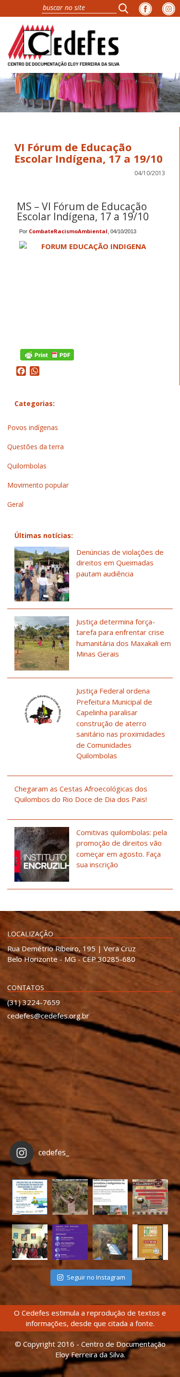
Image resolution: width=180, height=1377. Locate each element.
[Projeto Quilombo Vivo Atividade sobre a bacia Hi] (110, 1242)
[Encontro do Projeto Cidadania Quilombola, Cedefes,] (30, 1242)
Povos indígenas (32, 427)
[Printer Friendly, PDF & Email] (47, 354)
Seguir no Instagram (96, 1277)
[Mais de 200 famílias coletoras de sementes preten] (70, 1197)
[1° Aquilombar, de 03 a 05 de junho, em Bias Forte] (150, 1197)
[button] (126, 8)
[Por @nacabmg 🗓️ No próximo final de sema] (30, 1197)
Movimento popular (38, 485)
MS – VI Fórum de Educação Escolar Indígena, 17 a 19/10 (83, 211)
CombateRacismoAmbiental (68, 231)
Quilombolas (27, 465)
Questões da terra (35, 446)
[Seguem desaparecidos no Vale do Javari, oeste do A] (110, 1197)
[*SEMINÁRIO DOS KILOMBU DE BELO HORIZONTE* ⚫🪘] (150, 1242)
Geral (15, 504)
